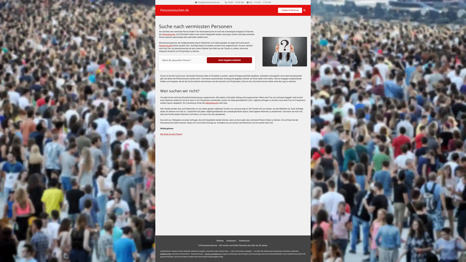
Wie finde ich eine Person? (171, 134)
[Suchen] (304, 10)
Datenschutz (244, 241)
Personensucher (166, 46)
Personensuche (168, 34)
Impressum (231, 241)
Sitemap (220, 241)
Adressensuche (211, 103)
